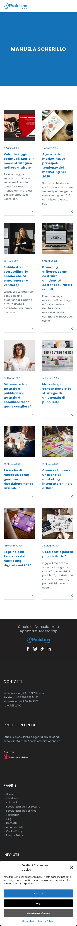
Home (10, 794)
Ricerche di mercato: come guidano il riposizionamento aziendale (18, 479)
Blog (8, 819)
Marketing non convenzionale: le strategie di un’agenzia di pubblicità (56, 393)
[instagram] (35, 649)
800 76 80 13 (30, 701)
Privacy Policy (45, 921)
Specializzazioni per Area (21, 810)
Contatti (11, 823)
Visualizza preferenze (38, 913)
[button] (71, 867)
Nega (38, 903)
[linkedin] (49, 649)
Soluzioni (11, 802)
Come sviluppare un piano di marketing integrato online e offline (57, 479)
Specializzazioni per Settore (23, 806)
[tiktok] (42, 649)
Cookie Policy (29, 921)
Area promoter (15, 827)
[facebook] (28, 649)
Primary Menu (70, 6)
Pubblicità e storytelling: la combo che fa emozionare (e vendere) (16, 276)
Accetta (38, 893)
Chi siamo (12, 798)
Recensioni (13, 815)
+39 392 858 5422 (27, 697)
